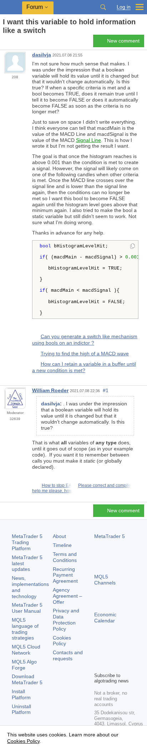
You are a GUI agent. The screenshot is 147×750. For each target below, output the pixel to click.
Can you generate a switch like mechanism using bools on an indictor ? (84, 340)
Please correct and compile (104, 485)
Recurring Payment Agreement (65, 575)
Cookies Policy (62, 641)
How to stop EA (56, 485)
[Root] (5, 43)
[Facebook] (98, 654)
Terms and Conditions (65, 557)
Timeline (62, 545)
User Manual (27, 608)
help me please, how (52, 490)
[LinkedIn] (110, 665)
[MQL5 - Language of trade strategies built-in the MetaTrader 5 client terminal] (11, 7)
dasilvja (41, 55)
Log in (124, 7)
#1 (105, 390)
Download (27, 679)
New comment (123, 41)
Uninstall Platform (21, 709)
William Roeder (50, 390)
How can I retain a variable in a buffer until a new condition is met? (84, 367)
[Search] (103, 7)
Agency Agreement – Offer (67, 596)
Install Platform (21, 694)
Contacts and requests (68, 655)
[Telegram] (110, 654)
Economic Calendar (105, 617)
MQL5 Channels (105, 580)
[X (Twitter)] (121, 654)
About (59, 536)
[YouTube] (98, 665)
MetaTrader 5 (109, 536)
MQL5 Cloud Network (26, 650)
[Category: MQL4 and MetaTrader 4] (13, 43)
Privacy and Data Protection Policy (66, 619)
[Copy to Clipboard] (133, 246)
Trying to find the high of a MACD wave (85, 353)
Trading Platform (27, 542)
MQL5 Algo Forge (24, 665)
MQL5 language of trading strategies (25, 629)
